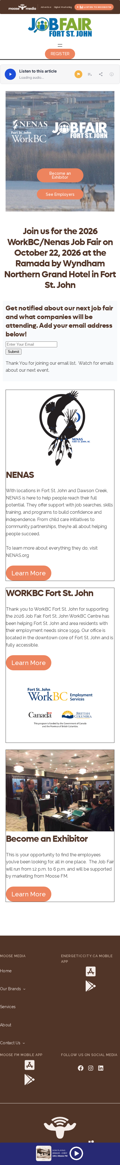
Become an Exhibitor (60, 175)
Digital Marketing (63, 7)
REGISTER (60, 54)
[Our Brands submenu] (23, 989)
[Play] (10, 74)
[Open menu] (60, 45)
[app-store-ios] (91, 971)
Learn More (28, 573)
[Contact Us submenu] (22, 1043)
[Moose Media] (22, 7)
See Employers (60, 194)
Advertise (46, 7)
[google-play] (91, 986)
